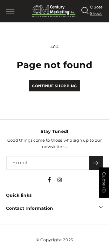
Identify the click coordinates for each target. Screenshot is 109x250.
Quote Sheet (96, 10)
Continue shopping (54, 86)
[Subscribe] (96, 163)
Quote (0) (104, 182)
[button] (10, 11)
